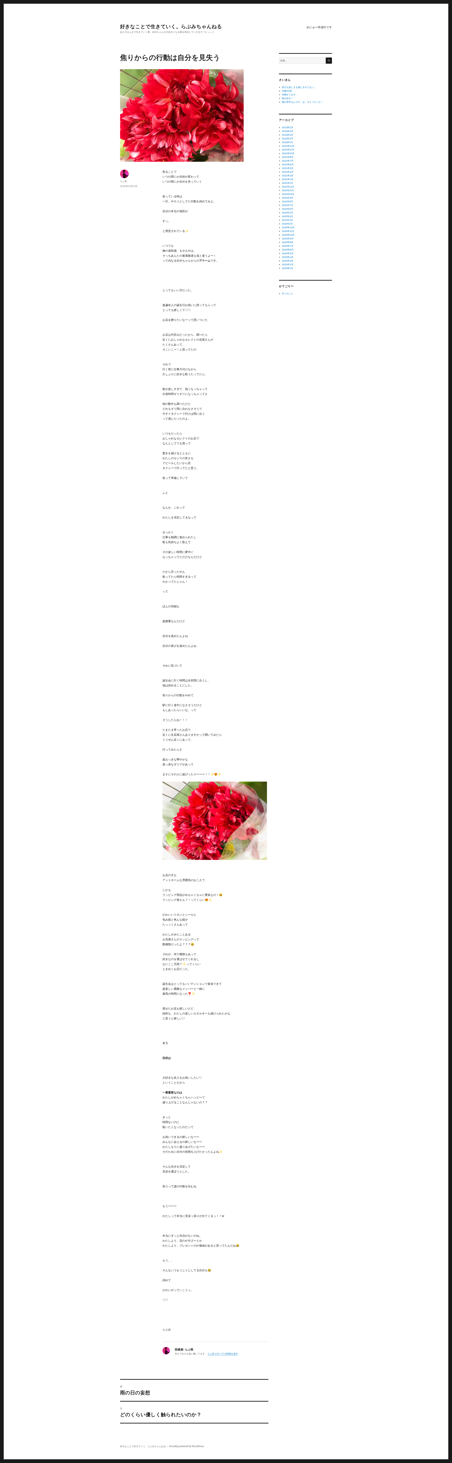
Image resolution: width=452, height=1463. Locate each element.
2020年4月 (287, 257)
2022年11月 (288, 149)
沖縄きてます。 (290, 94)
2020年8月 (287, 242)
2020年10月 (288, 234)
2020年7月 (287, 245)
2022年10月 (288, 153)
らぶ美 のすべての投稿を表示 (222, 1353)
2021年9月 (287, 197)
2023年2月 (287, 138)
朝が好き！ (287, 98)
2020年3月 (287, 260)
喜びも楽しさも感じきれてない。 (299, 87)
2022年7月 (287, 160)
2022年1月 (287, 183)
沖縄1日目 (287, 90)
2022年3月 (287, 175)
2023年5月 (287, 127)
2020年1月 (287, 268)
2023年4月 (287, 131)
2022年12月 (288, 145)
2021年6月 (287, 208)
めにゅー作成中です (319, 27)
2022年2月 (287, 179)
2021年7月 (287, 205)
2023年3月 (287, 134)
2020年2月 (287, 264)
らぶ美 (123, 181)
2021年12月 (288, 186)
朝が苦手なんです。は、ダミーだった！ (302, 102)
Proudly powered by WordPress (186, 1446)
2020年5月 (287, 253)
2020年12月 (288, 227)
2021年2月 (287, 220)
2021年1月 (287, 223)
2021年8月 (287, 201)
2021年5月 (287, 212)
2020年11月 (288, 231)
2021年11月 (288, 190)
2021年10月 (288, 194)
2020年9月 (288, 238)
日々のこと (287, 293)
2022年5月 (287, 168)
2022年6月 (288, 164)
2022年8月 (287, 157)
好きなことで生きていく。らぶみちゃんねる (171, 26)
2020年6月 (288, 249)
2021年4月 (287, 216)
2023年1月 (287, 142)
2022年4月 (287, 171)
